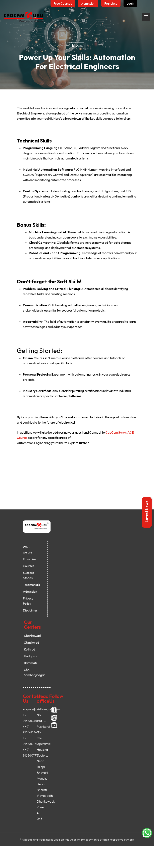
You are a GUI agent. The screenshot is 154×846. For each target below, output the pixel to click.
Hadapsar (29, 656)
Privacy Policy (28, 600)
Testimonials (28, 585)
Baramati (29, 663)
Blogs (77, 45)
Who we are (27, 549)
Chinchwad (29, 643)
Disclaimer (28, 610)
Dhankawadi (29, 636)
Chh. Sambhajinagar (29, 672)
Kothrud (29, 649)
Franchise (28, 559)
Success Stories (28, 575)
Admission (28, 591)
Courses (28, 566)
